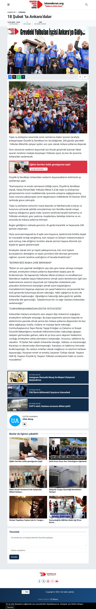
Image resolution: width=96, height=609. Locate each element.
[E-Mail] (24, 424)
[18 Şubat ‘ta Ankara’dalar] (48, 50)
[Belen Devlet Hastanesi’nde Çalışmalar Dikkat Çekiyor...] (28, 476)
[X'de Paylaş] (14, 77)
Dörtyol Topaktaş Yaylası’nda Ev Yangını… (26, 520)
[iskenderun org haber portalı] (47, 4)
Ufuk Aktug (28, 419)
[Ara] (86, 4)
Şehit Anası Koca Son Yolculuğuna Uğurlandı (68, 461)
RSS (26, 592)
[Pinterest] (48, 581)
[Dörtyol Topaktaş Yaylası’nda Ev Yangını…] (28, 507)
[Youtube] (57, 581)
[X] (44, 581)
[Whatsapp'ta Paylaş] (19, 77)
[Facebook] (39, 581)
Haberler (11, 12)
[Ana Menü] (8, 4)
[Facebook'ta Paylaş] (10, 77)
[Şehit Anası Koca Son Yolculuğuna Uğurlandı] (68, 448)
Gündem (21, 12)
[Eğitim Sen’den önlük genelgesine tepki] (28, 448)
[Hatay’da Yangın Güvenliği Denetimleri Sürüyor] (68, 476)
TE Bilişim (54, 599)
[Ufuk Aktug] (15, 420)
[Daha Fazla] (23, 77)
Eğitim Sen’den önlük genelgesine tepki (25, 461)
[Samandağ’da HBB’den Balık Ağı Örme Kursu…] (68, 507)
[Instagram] (52, 581)
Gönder (14, 557)
